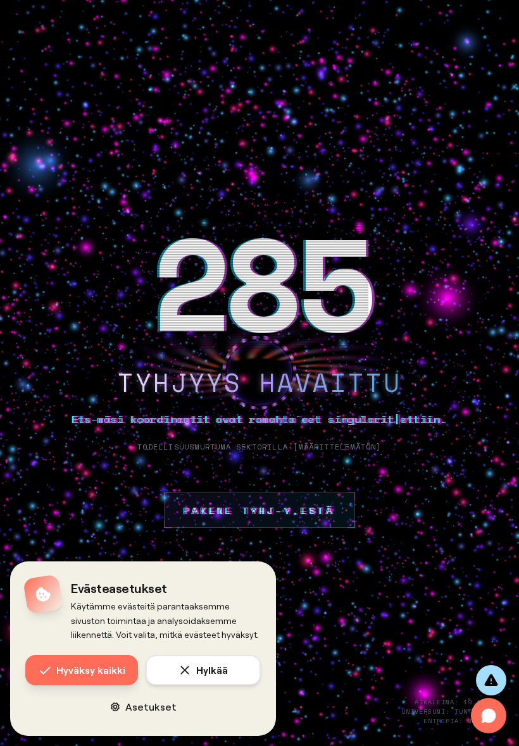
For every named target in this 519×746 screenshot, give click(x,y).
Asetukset (151, 706)
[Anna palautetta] (491, 680)
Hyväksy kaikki (90, 670)
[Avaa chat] (488, 715)
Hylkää (212, 670)
